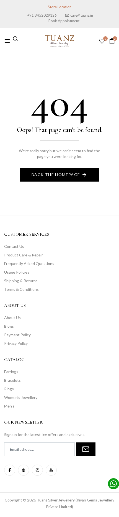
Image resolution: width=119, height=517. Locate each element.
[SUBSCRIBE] (85, 449)
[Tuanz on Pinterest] (23, 470)
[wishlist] (102, 41)
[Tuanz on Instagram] (37, 470)
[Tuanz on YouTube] (51, 470)
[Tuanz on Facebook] (9, 470)
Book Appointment (63, 21)
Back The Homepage (56, 174)
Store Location (59, 7)
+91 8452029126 (42, 15)
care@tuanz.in (81, 15)
